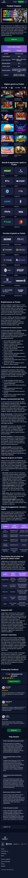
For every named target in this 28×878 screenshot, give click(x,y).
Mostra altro (14, 730)
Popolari (3, 87)
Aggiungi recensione (14, 681)
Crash (16, 87)
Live (10, 87)
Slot (23, 87)
